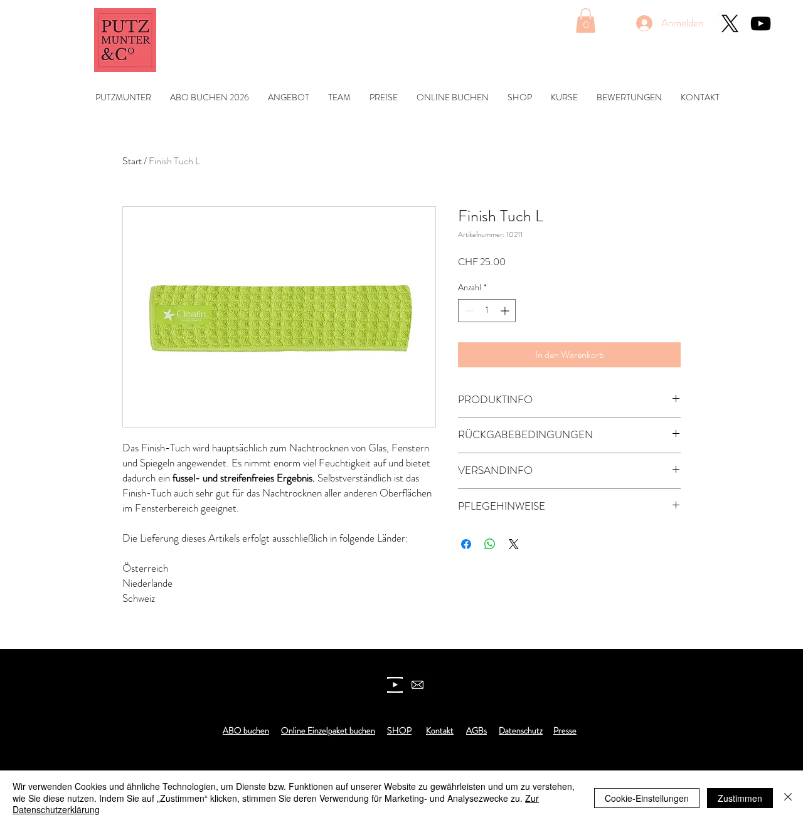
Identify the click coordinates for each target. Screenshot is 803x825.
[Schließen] (787, 797)
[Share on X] (513, 544)
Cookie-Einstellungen (647, 798)
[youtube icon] (395, 685)
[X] (730, 23)
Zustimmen (740, 798)
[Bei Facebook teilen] (466, 544)
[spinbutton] (487, 311)
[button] (585, 20)
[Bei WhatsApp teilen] (489, 544)
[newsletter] (417, 685)
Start (132, 161)
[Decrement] (468, 311)
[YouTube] (760, 23)
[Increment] (506, 311)
